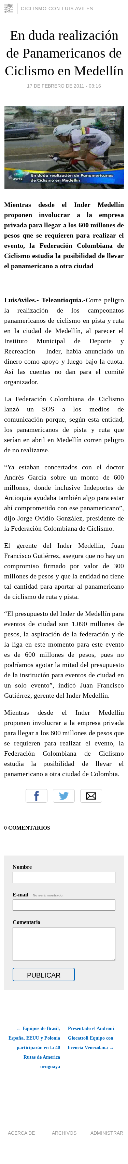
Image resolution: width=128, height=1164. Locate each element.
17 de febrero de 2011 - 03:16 (64, 86)
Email (91, 796)
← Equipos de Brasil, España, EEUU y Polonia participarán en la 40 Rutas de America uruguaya (34, 1047)
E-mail (38, 894)
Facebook (36, 796)
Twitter (64, 796)
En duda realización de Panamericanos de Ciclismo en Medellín (64, 53)
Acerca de (21, 1133)
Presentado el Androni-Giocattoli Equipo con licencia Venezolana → (92, 1038)
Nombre (22, 867)
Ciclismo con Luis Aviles (57, 8)
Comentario (26, 922)
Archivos (64, 1133)
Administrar (106, 1133)
